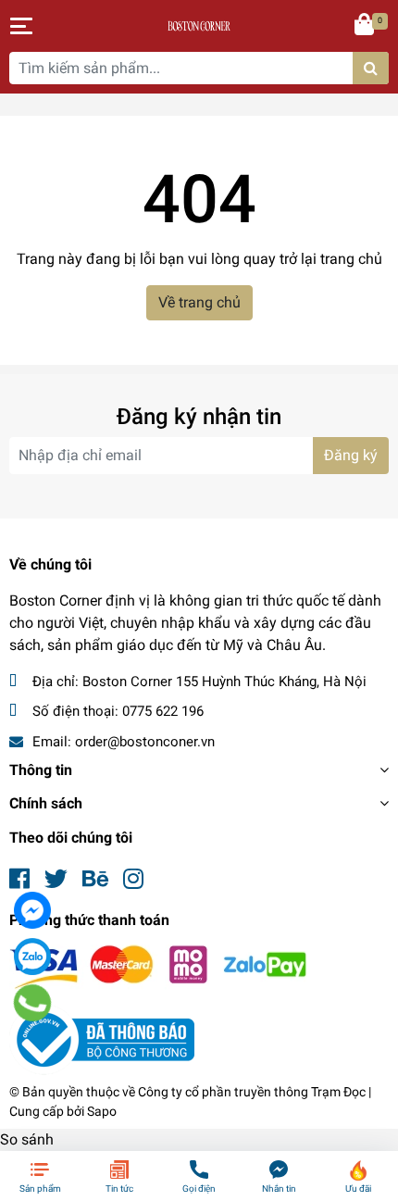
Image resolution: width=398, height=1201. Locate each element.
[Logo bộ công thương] (101, 1039)
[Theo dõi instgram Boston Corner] (133, 879)
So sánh (27, 1139)
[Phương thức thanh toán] (158, 966)
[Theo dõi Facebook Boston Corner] (19, 879)
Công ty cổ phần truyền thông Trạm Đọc (252, 1091)
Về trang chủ (199, 302)
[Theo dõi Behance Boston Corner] (95, 879)
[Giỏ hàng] (365, 26)
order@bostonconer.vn (145, 741)
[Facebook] (32, 910)
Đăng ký (351, 455)
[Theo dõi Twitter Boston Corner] (56, 879)
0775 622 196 (163, 711)
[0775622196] (32, 1002)
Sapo (102, 1111)
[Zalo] (32, 956)
